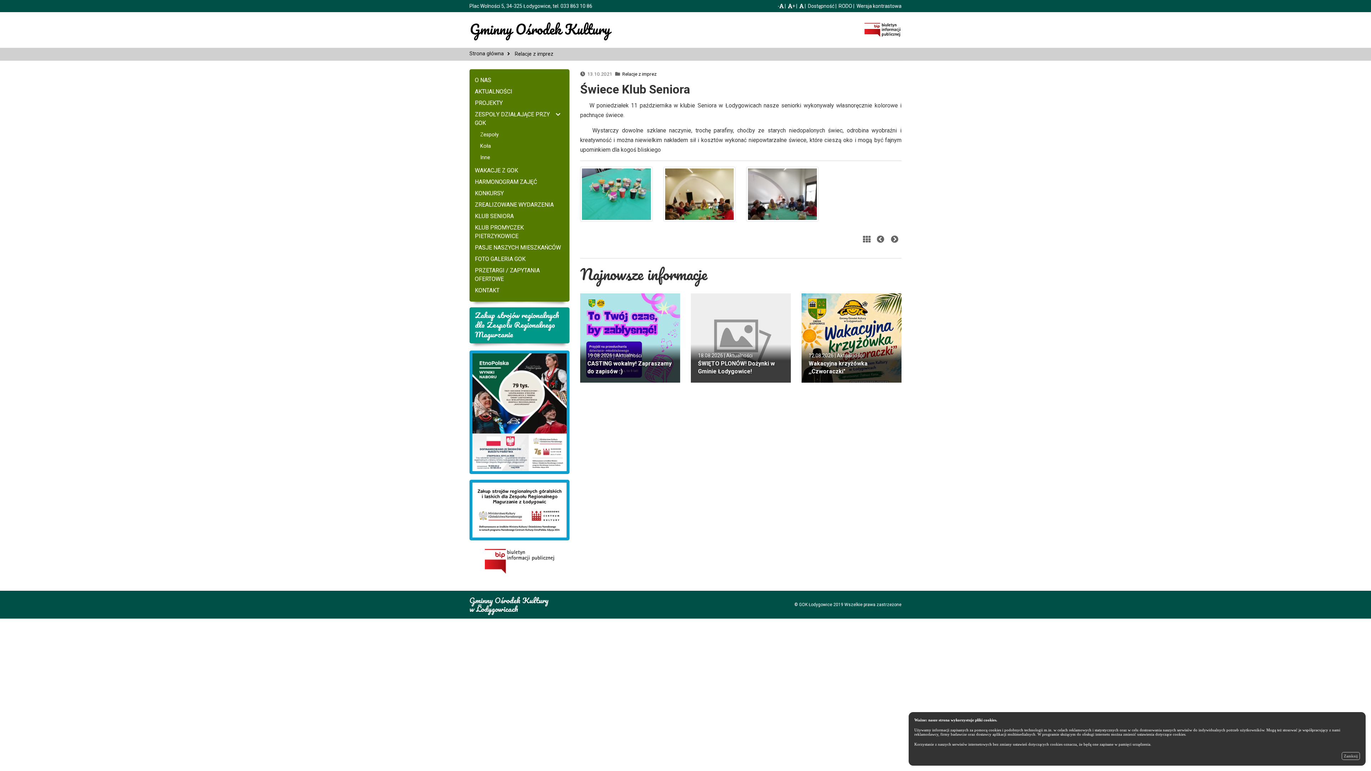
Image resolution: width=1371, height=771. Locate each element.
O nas (483, 80)
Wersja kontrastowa (879, 6)
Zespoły (489, 135)
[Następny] (894, 239)
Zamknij (1351, 756)
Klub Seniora (494, 216)
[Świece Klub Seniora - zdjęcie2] (699, 193)
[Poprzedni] (881, 239)
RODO (845, 6)
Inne (485, 158)
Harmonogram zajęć (506, 181)
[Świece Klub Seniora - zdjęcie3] (782, 193)
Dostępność (821, 6)
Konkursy (489, 193)
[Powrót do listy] (867, 239)
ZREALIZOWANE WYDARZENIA (514, 204)
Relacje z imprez (639, 74)
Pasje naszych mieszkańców (518, 247)
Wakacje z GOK (496, 170)
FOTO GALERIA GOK (500, 259)
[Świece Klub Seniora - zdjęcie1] (616, 193)
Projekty (489, 103)
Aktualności (493, 91)
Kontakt (487, 290)
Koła (485, 146)
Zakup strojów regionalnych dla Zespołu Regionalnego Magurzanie (517, 325)
